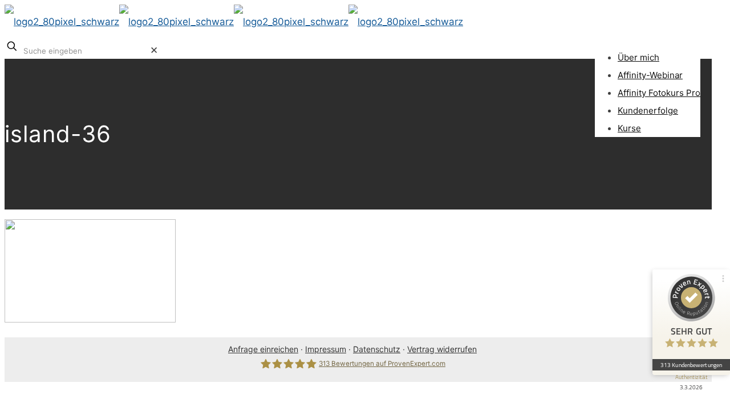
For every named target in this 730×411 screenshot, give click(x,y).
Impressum (325, 349)
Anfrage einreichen (263, 349)
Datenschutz (376, 349)
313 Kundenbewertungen (691, 365)
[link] (154, 50)
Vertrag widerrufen (442, 349)
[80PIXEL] (234, 21)
